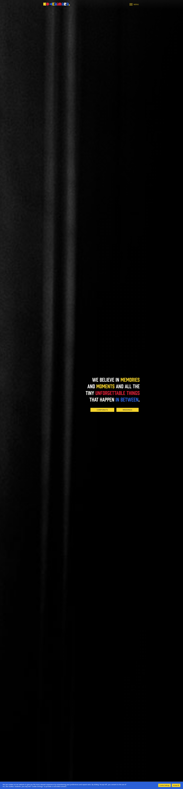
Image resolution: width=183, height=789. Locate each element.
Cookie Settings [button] (164, 785)
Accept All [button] (176, 785)
